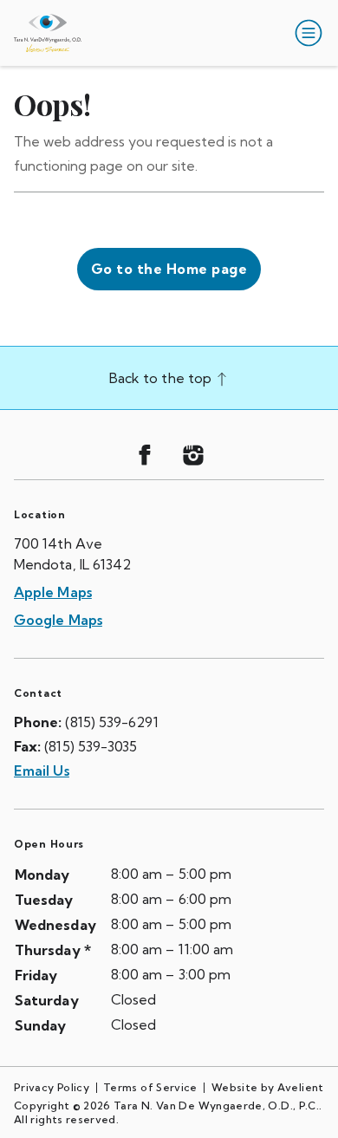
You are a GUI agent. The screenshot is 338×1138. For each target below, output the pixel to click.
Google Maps (58, 619)
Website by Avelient (267, 1087)
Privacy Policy (51, 1087)
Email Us (41, 770)
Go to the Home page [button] (169, 268)
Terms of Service (150, 1087)
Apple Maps (53, 592)
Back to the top (162, 378)
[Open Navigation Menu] (305, 33)
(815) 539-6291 (111, 722)
